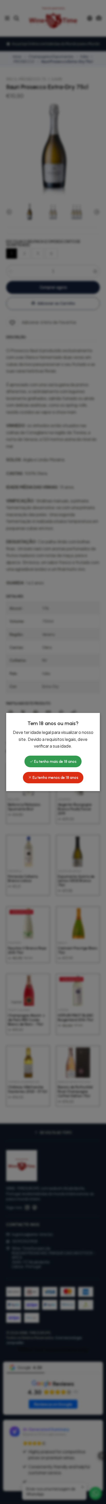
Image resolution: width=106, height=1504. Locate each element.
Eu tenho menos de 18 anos (55, 777)
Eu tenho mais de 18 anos (54, 761)
